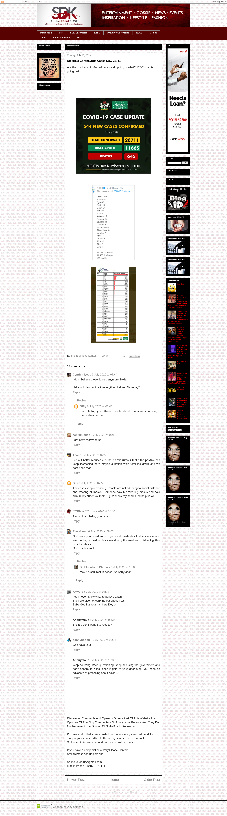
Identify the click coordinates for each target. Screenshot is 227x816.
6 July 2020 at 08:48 (99, 406)
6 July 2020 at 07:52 (103, 434)
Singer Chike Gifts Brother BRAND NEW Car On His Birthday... (182, 402)
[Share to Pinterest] (139, 356)
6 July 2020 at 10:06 (123, 567)
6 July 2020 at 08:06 (102, 511)
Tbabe (77, 455)
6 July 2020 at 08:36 (102, 619)
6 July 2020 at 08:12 (96, 591)
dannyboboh (81, 639)
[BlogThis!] (132, 356)
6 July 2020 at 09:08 (103, 639)
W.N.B (139, 32)
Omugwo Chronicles (118, 32)
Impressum (46, 32)
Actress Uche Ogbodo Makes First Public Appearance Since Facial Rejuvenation (177, 378)
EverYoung (80, 531)
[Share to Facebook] (136, 356)
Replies (81, 400)
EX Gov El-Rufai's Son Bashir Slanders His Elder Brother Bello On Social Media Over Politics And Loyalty (178, 301)
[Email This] (130, 356)
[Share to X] (134, 356)
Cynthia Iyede (82, 374)
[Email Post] (124, 355)
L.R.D (97, 32)
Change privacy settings (68, 806)
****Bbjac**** (81, 511)
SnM (79, 37)
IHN (61, 32)
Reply (76, 392)
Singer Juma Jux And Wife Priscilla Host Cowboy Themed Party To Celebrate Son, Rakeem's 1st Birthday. (178, 317)
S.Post (153, 32)
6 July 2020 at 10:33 (102, 660)
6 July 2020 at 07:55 (91, 483)
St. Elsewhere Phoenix (95, 567)
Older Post (152, 780)
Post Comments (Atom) (122, 792)
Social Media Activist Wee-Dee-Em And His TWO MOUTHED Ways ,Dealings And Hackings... (177, 352)
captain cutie (81, 434)
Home (114, 780)
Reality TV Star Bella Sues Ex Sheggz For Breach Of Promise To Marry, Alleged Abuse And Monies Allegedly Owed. (177, 334)
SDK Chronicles (78, 32)
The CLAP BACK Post (181, 388)
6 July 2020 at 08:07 (101, 531)
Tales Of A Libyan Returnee (55, 37)
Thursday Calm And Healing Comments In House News (182, 415)
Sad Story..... (182, 284)
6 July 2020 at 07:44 (104, 374)
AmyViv (78, 591)
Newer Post (76, 780)
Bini (75, 483)
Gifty (83, 406)
